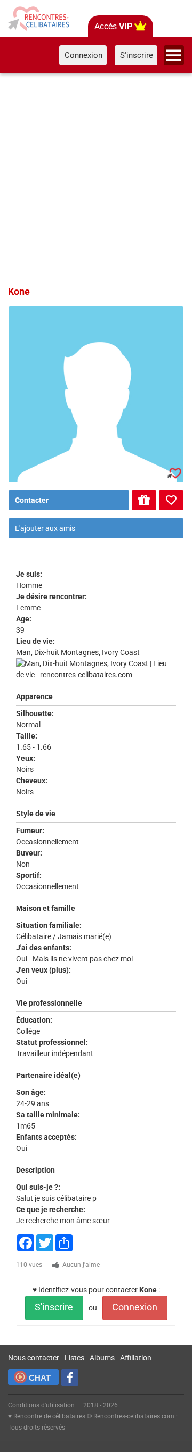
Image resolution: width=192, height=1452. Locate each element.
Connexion (134, 1307)
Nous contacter (33, 1358)
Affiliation (135, 1358)
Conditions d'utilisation (41, 1405)
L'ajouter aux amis (45, 528)
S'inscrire (54, 1307)
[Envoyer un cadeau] (144, 500)
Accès (113, 26)
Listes (74, 1358)
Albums (102, 1358)
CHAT (40, 1377)
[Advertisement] (96, 177)
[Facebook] (69, 1377)
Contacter (32, 500)
